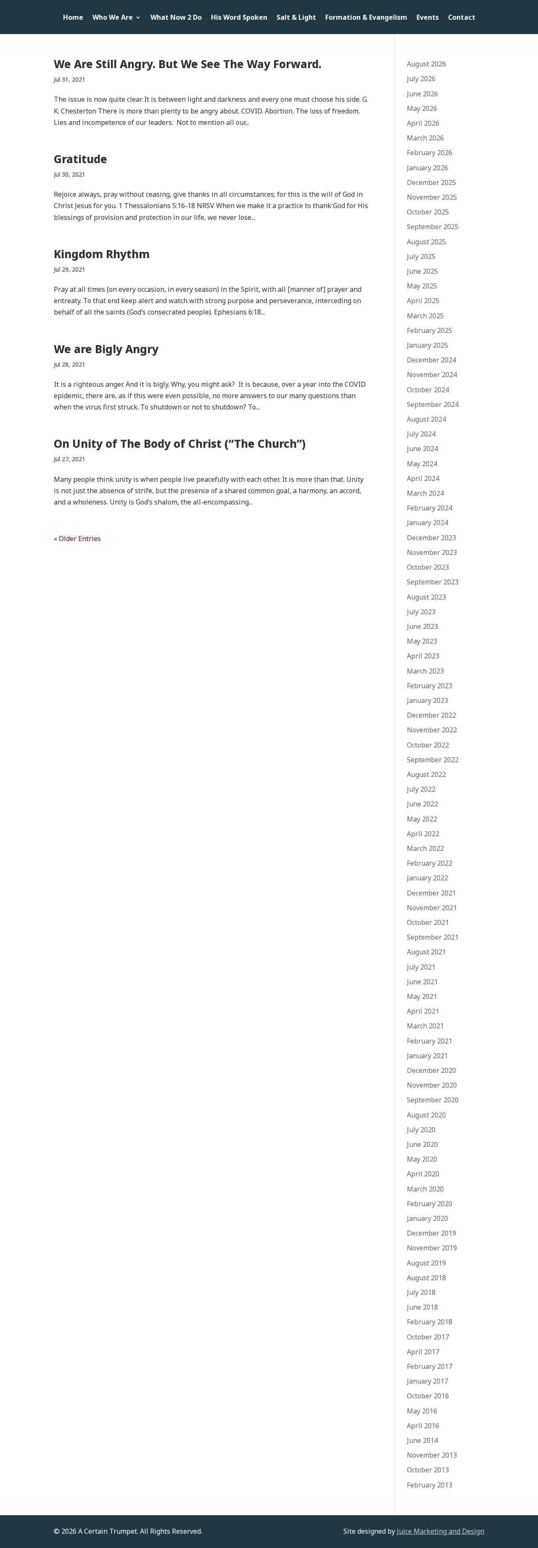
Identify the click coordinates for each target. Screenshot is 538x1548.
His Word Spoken (239, 18)
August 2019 (426, 1263)
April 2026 (423, 123)
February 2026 (429, 152)
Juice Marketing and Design (440, 1531)
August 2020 (426, 1115)
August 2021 (426, 951)
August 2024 (426, 419)
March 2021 (425, 1025)
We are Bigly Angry (106, 349)
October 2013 (428, 1469)
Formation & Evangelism (366, 18)
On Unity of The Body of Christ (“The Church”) (180, 443)
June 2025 (422, 271)
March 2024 (425, 493)
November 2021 (432, 907)
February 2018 (429, 1321)
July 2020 (421, 1129)
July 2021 (421, 967)
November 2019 (432, 1247)
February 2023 (429, 685)
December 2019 (431, 1233)
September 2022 (433, 759)
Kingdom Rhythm (102, 254)
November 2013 (432, 1455)
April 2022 (423, 833)
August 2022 (426, 774)
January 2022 (427, 877)
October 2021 (428, 922)
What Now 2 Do (176, 18)
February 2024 (429, 507)
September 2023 (433, 581)
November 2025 (432, 197)
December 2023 (431, 537)
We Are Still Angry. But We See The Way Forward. (188, 63)
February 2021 (429, 1041)
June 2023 (422, 626)
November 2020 (432, 1085)
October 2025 (428, 212)
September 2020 (433, 1099)
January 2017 (427, 1381)
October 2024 (428, 389)
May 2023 (422, 641)
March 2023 (425, 671)
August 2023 (426, 597)
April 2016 (423, 1425)
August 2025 (426, 241)
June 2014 (422, 1440)
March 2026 (425, 138)
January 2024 (427, 522)
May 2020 (422, 1159)
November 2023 (432, 552)
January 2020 (427, 1218)
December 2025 (431, 182)
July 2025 (421, 256)
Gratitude (80, 158)
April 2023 (423, 655)
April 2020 (423, 1173)
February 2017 (429, 1366)
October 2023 (428, 567)
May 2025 (422, 286)
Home (73, 18)
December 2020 (431, 1070)
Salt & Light (296, 18)
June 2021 (422, 981)
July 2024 (421, 434)
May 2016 (422, 1411)
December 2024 (431, 360)
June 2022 (422, 803)
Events (428, 18)
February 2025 (429, 330)
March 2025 (425, 315)
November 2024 (432, 374)
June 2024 (422, 448)
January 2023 (427, 700)
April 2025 (423, 300)
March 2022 (425, 848)
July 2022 (421, 789)
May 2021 (422, 996)
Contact (461, 18)
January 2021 (427, 1055)
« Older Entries (77, 538)
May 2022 (422, 819)
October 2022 (428, 745)
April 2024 (423, 478)
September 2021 (433, 937)
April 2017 (423, 1351)
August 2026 (426, 64)
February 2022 (429, 863)
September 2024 (433, 404)
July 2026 (421, 78)
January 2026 (427, 167)
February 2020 (429, 1203)
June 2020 (422, 1144)
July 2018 (421, 1292)
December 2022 (431, 715)
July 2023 (421, 611)
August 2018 (426, 1277)
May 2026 (422, 108)
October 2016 (428, 1395)
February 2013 (429, 1485)
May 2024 (422, 463)
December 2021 (431, 893)
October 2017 (428, 1337)
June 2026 (422, 93)
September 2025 (433, 226)
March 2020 (425, 1189)
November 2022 (432, 729)
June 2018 (422, 1307)
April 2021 (423, 1011)
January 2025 (427, 345)
